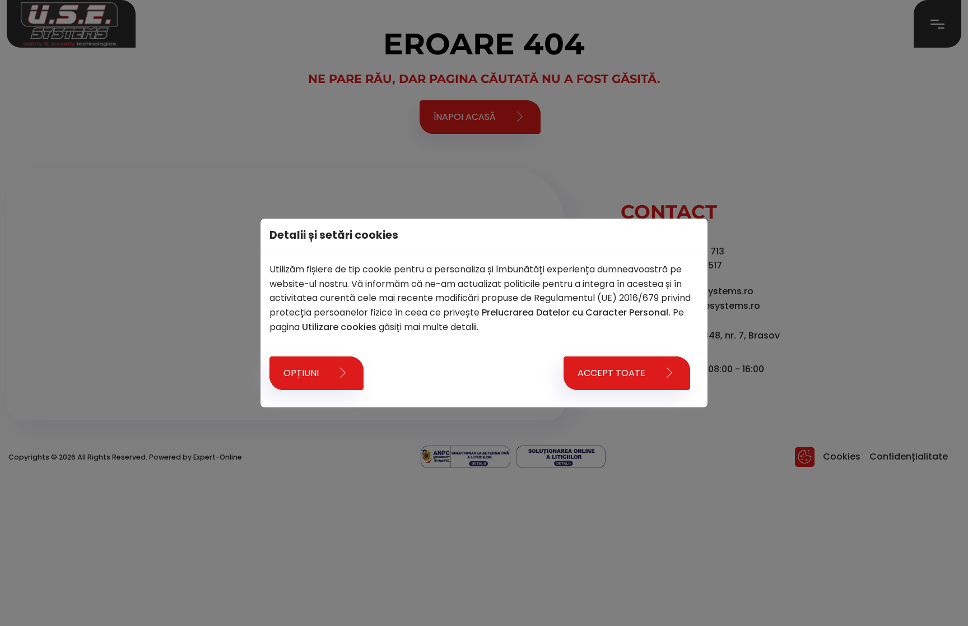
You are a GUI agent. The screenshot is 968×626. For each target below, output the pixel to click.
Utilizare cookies (339, 327)
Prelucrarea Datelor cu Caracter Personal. (576, 312)
